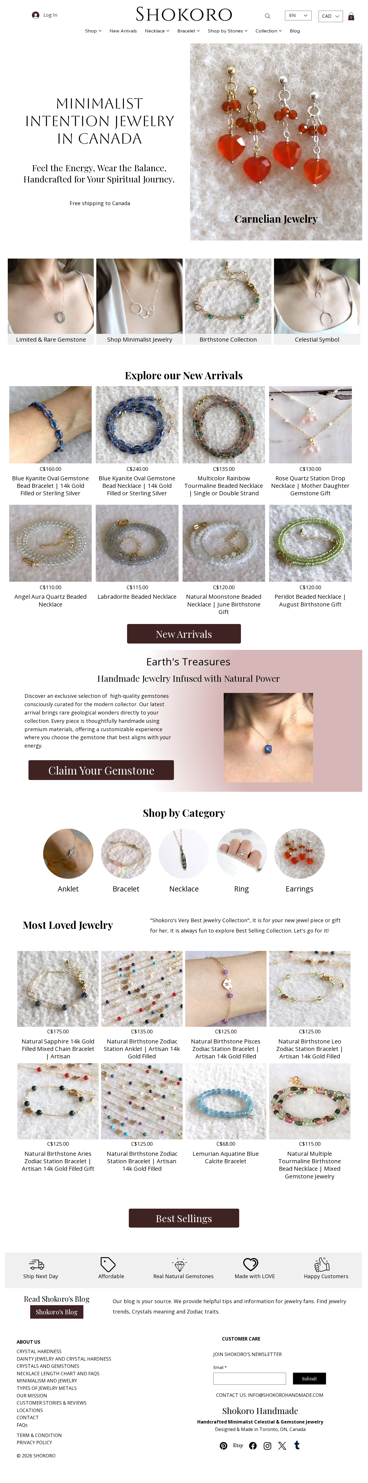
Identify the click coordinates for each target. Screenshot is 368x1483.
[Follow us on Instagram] (267, 1446)
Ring (241, 888)
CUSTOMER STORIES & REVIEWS (52, 1403)
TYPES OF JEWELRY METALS (47, 1388)
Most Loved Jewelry (68, 924)
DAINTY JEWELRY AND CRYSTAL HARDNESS (64, 1359)
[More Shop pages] (100, 30)
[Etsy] (238, 1446)
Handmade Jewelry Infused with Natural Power (188, 678)
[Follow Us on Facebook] (253, 1446)
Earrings (299, 888)
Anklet (68, 888)
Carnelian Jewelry (276, 218)
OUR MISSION (32, 1396)
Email (220, 1367)
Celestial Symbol (317, 339)
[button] (331, 16)
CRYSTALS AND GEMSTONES (48, 1366)
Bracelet (126, 888)
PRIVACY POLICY (34, 1442)
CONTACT (28, 1417)
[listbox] (331, 16)
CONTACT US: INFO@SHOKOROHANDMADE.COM (269, 1395)
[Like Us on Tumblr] (297, 1446)
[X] (282, 1446)
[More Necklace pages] (167, 30)
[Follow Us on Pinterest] (223, 1446)
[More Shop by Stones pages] (246, 30)
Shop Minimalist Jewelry (139, 339)
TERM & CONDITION (39, 1435)
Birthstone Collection (228, 339)
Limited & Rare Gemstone (51, 339)
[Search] (255, 16)
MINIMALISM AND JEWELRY (47, 1381)
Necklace (184, 888)
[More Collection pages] (280, 30)
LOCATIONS (30, 1410)
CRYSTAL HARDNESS (39, 1351)
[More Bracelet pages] (198, 30)
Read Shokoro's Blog (57, 1298)
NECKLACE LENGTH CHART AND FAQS (58, 1373)
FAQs (22, 1425)
